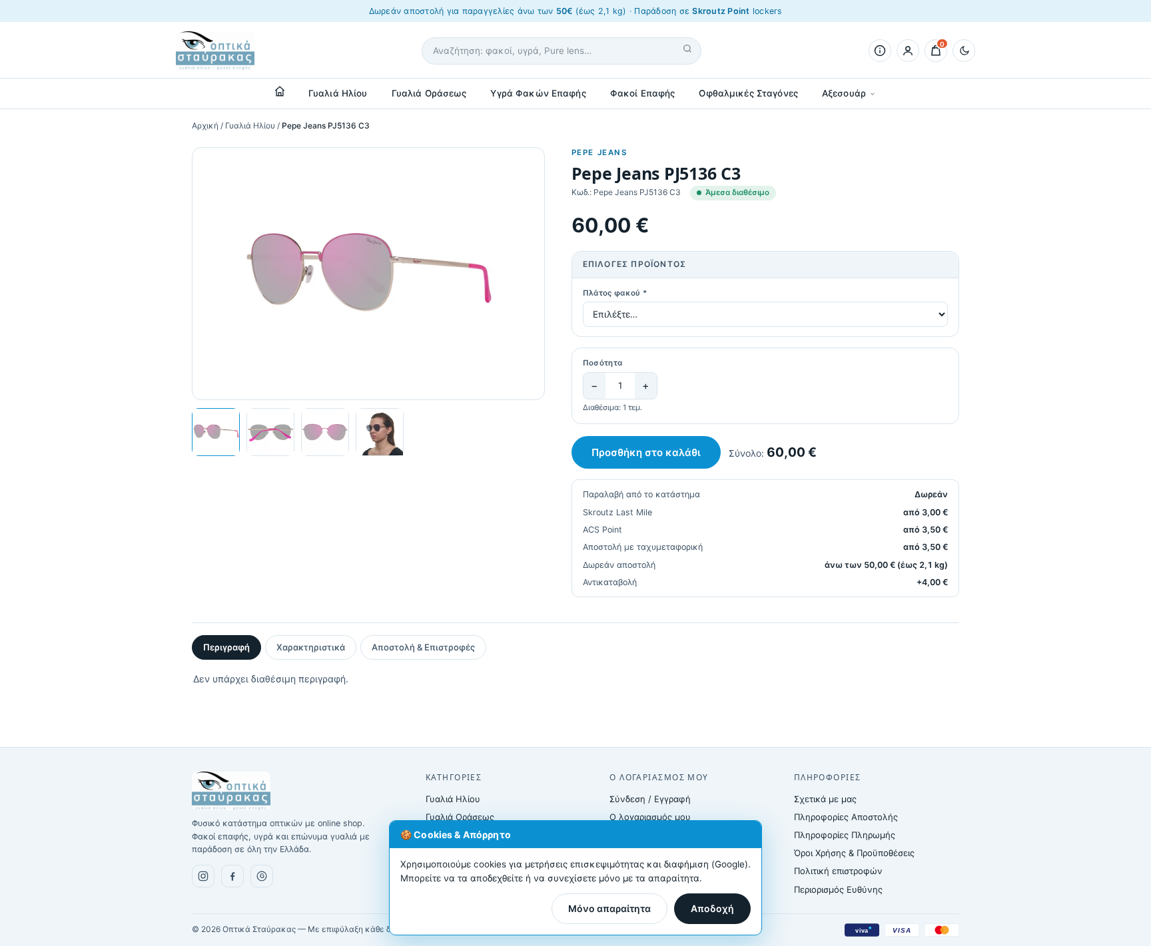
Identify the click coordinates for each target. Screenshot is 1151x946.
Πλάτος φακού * (615, 293)
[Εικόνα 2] (270, 432)
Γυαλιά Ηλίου (338, 93)
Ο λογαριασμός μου (650, 817)
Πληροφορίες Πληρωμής (844, 834)
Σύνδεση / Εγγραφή (650, 799)
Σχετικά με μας (825, 799)
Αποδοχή (712, 908)
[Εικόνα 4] (380, 432)
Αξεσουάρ (844, 93)
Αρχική (205, 125)
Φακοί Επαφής (642, 93)
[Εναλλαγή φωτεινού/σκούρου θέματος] (964, 50)
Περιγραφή (226, 647)
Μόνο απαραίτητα (609, 908)
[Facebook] (232, 876)
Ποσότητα (603, 362)
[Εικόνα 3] (325, 432)
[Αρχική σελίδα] (279, 91)
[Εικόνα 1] (216, 432)
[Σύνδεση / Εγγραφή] (908, 50)
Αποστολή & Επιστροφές (423, 647)
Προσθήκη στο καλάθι (646, 452)
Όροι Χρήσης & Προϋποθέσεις (854, 852)
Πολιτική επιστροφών (838, 870)
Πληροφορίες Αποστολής (846, 817)
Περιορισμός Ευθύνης (838, 889)
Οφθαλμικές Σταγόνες (748, 93)
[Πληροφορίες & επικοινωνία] (880, 50)
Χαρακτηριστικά (310, 647)
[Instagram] (203, 876)
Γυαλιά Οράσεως (429, 93)
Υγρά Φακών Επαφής (537, 93)
